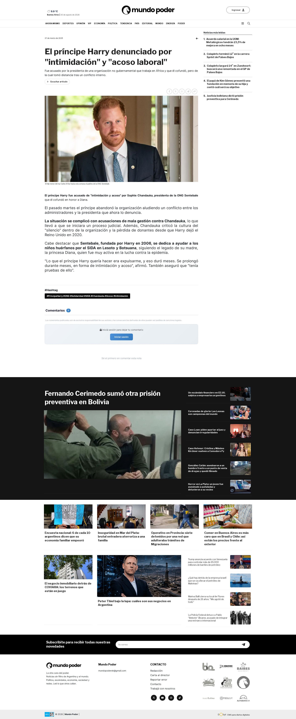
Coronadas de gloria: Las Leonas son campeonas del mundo (206, 412)
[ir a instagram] (171, 698)
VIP (89, 23)
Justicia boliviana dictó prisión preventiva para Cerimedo (225, 97)
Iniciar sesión (121, 337)
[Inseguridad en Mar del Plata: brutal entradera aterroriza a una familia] (121, 516)
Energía (170, 23)
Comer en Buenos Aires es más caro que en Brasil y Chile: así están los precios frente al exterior (226, 538)
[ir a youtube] (162, 698)
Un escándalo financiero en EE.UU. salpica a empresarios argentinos (207, 394)
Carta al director (160, 675)
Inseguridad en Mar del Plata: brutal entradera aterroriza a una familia (121, 536)
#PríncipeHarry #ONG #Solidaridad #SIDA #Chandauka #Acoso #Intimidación (87, 296)
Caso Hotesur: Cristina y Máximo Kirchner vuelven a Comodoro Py (206, 449)
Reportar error (158, 679)
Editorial (147, 23)
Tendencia (126, 23)
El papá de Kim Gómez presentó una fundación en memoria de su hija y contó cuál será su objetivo (228, 84)
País (137, 23)
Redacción (156, 670)
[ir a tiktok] (180, 698)
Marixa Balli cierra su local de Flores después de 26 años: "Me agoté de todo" (206, 599)
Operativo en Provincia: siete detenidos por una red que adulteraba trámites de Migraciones (172, 538)
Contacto (155, 684)
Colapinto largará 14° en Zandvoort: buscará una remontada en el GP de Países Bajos (229, 69)
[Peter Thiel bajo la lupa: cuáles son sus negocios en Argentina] (139, 576)
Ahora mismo (52, 23)
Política (112, 23)
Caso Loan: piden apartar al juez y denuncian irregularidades (206, 431)
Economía (99, 23)
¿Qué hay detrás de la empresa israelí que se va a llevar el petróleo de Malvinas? (207, 580)
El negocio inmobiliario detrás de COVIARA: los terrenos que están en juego (68, 587)
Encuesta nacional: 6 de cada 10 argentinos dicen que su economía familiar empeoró (67, 536)
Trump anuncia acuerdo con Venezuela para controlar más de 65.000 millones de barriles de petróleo (207, 562)
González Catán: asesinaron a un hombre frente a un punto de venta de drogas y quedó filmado (207, 468)
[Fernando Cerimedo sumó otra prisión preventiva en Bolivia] (112, 444)
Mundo (159, 23)
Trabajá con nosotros (162, 688)
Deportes (68, 23)
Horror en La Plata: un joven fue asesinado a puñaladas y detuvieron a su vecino (205, 487)
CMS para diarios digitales (238, 715)
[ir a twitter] (154, 698)
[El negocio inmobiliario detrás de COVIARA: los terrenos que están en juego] (68, 567)
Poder (181, 23)
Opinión (80, 23)
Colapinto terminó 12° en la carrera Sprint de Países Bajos (228, 55)
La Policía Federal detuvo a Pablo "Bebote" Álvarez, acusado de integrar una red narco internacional (207, 618)
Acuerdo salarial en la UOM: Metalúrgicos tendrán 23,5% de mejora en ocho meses (225, 42)
